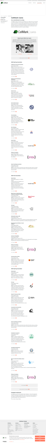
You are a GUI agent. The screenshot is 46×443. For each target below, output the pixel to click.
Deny (40, 440)
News (33, 434)
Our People (34, 425)
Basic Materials (10, 424)
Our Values (34, 427)
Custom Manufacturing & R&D (19, 430)
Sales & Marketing (18, 424)
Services (34, 2)
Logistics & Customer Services (18, 425)
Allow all (40, 436)
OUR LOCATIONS (29, 0)
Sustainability (39, 2)
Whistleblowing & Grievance (41, 0)
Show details (11, 441)
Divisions (29, 2)
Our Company (34, 426)
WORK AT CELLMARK (34, 0)
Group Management (35, 432)
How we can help (35, 424)
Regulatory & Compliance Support (19, 428)
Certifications (3, 22)
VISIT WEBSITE (13, 76)
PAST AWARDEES (23, 385)
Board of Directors (35, 431)
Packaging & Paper (10, 425)
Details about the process (24, 389)
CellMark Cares (3, 19)
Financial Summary (35, 430)
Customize (39, 438)
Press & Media (34, 433)
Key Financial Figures (35, 429)
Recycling (9, 427)
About (44, 2)
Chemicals (9, 426)
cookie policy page (22, 439)
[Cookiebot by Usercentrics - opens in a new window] (5, 441)
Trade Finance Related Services (18, 427)
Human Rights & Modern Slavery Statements (4, 21)
